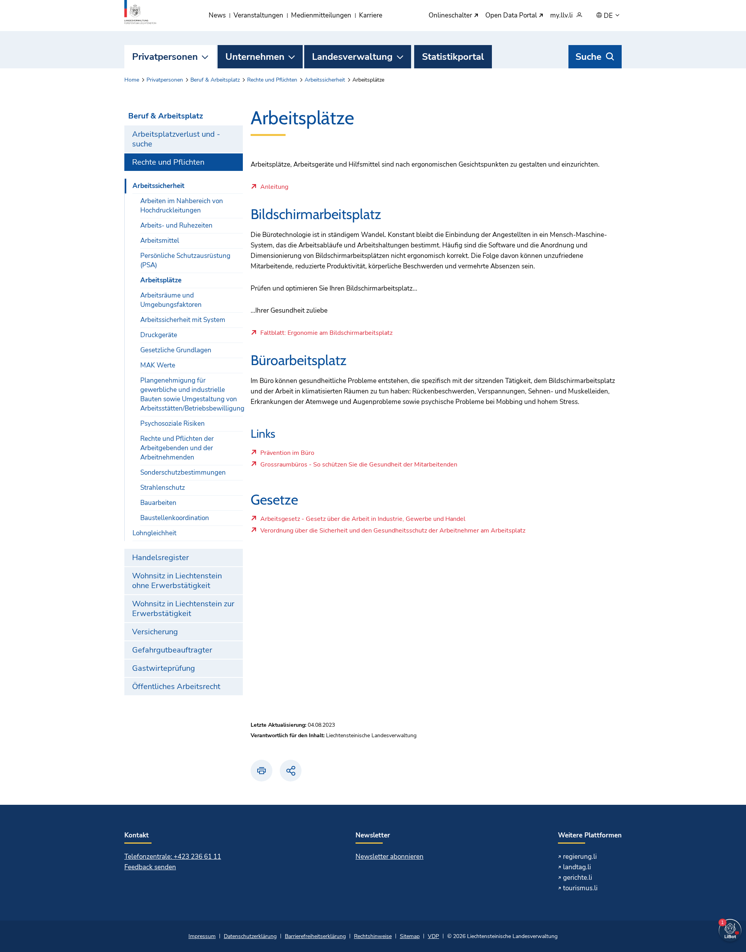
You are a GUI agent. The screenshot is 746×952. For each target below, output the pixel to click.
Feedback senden (150, 867)
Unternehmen (254, 56)
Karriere (370, 15)
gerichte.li (577, 877)
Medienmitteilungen (321, 15)
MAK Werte (157, 365)
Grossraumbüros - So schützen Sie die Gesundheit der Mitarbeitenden (358, 466)
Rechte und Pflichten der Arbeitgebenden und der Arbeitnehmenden (177, 448)
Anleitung (274, 187)
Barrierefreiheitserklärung (315, 936)
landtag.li (577, 867)
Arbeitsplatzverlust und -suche (176, 139)
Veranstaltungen (258, 15)
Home (131, 80)
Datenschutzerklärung (250, 936)
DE (609, 16)
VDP (433, 936)
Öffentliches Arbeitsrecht (176, 686)
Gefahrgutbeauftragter (172, 650)
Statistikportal (453, 56)
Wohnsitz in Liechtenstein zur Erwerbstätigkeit (183, 609)
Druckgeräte (158, 335)
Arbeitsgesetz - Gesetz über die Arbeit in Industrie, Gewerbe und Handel (362, 521)
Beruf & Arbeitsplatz (215, 80)
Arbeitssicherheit (325, 80)
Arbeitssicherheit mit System (182, 319)
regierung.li (580, 856)
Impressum (202, 936)
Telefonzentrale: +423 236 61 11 (172, 856)
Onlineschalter (451, 16)
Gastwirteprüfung (163, 668)
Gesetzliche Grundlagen (175, 350)
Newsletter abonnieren (390, 856)
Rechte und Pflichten (272, 80)
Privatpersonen (165, 56)
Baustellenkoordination (174, 517)
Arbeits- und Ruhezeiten (176, 225)
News (217, 15)
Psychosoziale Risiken (172, 423)
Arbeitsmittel (159, 240)
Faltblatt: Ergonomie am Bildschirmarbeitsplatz (326, 333)
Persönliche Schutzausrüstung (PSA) (185, 260)
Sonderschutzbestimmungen (183, 472)
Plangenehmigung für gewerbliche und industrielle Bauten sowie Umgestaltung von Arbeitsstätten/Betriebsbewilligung (191, 394)
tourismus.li (580, 888)
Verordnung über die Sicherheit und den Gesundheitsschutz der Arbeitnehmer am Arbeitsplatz (392, 532)
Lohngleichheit (154, 533)
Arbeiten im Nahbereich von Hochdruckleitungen (181, 206)
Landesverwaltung (352, 56)
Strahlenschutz (162, 487)
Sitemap (410, 936)
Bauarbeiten (158, 502)
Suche (588, 56)
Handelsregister (160, 557)
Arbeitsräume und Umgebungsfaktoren (171, 300)
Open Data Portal (512, 16)
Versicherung (155, 632)
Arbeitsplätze (160, 280)
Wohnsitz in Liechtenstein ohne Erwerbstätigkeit (177, 581)
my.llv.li (561, 16)
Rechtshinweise (373, 936)
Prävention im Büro (287, 455)
